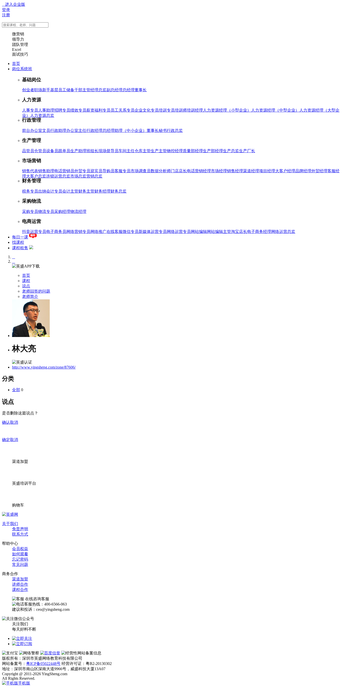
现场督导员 (108, 151)
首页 (16, 63)
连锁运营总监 (58, 176)
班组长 (92, 151)
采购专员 (30, 211)
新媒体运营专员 (153, 231)
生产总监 (231, 151)
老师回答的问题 (36, 291)
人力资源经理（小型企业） (227, 110)
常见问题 (20, 564)
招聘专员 (62, 110)
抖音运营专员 (34, 231)
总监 (102, 90)
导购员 (108, 171)
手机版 (24, 683)
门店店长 (179, 171)
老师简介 (30, 296)
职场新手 (42, 90)
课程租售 (20, 248)
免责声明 (20, 529)
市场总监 (78, 176)
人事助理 (46, 110)
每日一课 (20, 237)
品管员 (28, 151)
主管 (86, 90)
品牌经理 (303, 171)
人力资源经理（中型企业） (275, 110)
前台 (26, 130)
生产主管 (159, 151)
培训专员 (167, 110)
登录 (6, 10)
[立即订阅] (22, 644)
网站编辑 (199, 231)
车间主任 (127, 151)
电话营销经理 (199, 171)
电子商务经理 (259, 231)
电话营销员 (64, 171)
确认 (6, 422)
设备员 (52, 151)
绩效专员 (78, 110)
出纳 (42, 191)
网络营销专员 (78, 231)
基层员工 (58, 90)
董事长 (141, 90)
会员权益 (20, 549)
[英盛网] (10, 514)
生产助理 (78, 151)
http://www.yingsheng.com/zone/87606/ (44, 367)
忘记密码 (20, 559)
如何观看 (20, 554)
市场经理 (219, 171)
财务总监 (118, 191)
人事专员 (30, 110)
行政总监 (175, 130)
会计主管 (70, 191)
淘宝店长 (239, 231)
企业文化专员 (147, 110)
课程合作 (20, 589)
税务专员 (30, 191)
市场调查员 (141, 171)
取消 (14, 422)
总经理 (129, 90)
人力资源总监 (42, 115)
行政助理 (58, 130)
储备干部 (74, 90)
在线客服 (114, 231)
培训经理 (195, 110)
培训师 (181, 110)
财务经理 (102, 191)
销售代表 (30, 171)
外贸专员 (82, 171)
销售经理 (235, 171)
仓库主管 (143, 151)
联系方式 (20, 534)
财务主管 (86, 191)
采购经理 (62, 211)
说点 (26, 286)
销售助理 (46, 171)
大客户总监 (36, 176)
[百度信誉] (50, 653)
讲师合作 (20, 584)
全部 (16, 390)
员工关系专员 (122, 110)
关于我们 (10, 524)
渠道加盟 (20, 579)
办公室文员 (40, 130)
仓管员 (40, 151)
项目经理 (267, 171)
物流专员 (46, 211)
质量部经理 (193, 151)
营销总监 (94, 176)
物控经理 (175, 151)
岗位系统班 (22, 69)
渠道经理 (251, 171)
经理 (94, 90)
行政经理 (94, 130)
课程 (26, 281)
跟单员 (64, 151)
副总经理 (114, 90)
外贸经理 (319, 171)
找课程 (18, 242)
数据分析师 (161, 171)
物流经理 (78, 211)
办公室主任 (76, 130)
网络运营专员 (179, 231)
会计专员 (54, 191)
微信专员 (131, 231)
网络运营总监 (283, 231)
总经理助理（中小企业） (124, 130)
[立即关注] (22, 638)
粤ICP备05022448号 (43, 663)
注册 (6, 15)
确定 (6, 440)
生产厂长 (247, 151)
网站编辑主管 (219, 231)
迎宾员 (96, 171)
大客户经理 (285, 171)
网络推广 (98, 231)
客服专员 (123, 171)
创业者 (28, 90)
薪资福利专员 (98, 110)
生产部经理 (213, 151)
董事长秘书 (157, 130)
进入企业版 (13, 4)
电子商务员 (56, 231)
